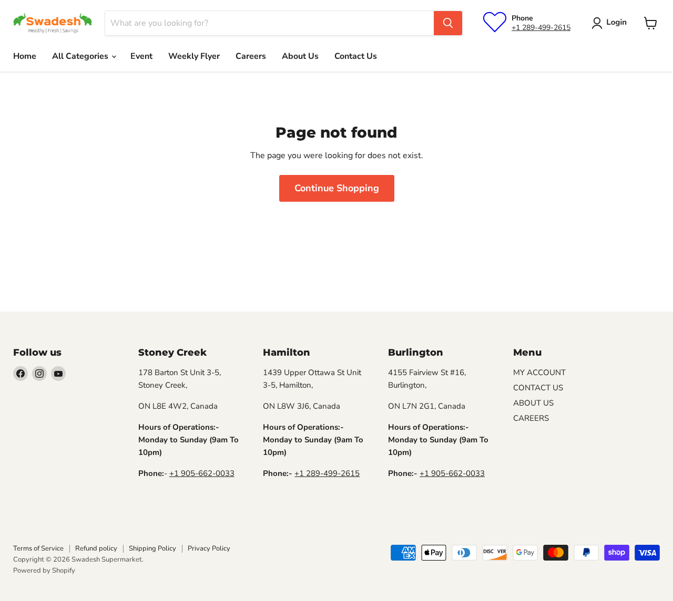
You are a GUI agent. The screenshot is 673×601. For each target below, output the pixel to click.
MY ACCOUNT (539, 372)
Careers (251, 56)
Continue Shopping (336, 188)
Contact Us (355, 56)
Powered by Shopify (44, 570)
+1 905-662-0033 (201, 473)
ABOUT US (533, 403)
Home (24, 56)
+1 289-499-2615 (541, 28)
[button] (611, 23)
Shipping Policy (152, 548)
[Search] (448, 23)
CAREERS (531, 418)
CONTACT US (538, 387)
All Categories (81, 56)
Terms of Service (38, 548)
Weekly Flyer (194, 56)
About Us (300, 56)
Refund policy (96, 548)
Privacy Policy (209, 548)
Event (141, 56)
